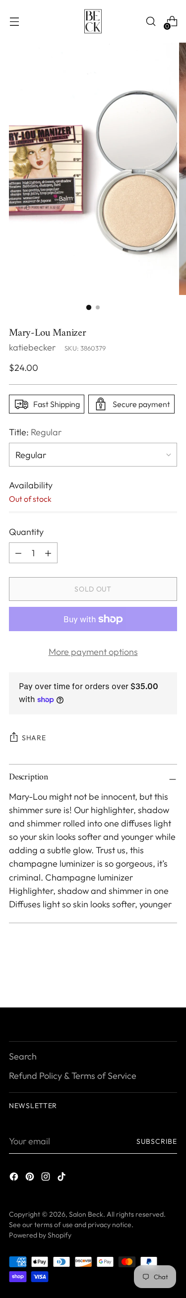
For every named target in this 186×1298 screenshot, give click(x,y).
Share (34, 737)
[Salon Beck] (93, 21)
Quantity (26, 531)
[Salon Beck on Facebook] (15, 1178)
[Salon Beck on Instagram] (47, 1178)
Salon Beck (86, 1214)
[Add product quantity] (18, 553)
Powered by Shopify (40, 1235)
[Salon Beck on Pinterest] (31, 1178)
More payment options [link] (93, 651)
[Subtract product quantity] (48, 553)
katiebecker (32, 347)
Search (23, 1056)
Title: (35, 432)
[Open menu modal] (14, 21)
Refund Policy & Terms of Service (72, 1075)
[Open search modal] (150, 21)
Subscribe (156, 1141)
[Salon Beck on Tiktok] (62, 1178)
